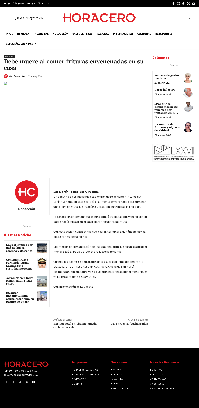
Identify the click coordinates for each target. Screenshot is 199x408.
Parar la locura (164, 90)
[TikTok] (183, 3)
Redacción (19, 76)
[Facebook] (173, 3)
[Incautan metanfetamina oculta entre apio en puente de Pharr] (42, 296)
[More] (144, 182)
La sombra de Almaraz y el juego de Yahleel (167, 127)
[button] (190, 18)
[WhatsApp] (117, 182)
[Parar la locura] (188, 93)
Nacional (10, 56)
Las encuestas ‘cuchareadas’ (129, 324)
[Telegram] (126, 182)
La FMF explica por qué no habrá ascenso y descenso (19, 248)
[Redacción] (6, 76)
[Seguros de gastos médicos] (188, 78)
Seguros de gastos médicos (166, 77)
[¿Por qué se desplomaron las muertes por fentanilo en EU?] (188, 107)
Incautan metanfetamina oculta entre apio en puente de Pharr (20, 297)
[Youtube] (193, 3)
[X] (188, 3)
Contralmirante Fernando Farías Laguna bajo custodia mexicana (19, 264)
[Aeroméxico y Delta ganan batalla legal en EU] (42, 281)
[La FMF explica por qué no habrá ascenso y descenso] (42, 248)
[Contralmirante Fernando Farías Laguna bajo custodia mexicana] (42, 263)
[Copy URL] (135, 182)
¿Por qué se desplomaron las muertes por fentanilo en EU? (166, 108)
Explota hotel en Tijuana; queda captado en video (75, 325)
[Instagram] (178, 3)
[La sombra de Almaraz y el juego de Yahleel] (188, 127)
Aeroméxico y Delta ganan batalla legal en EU (19, 281)
